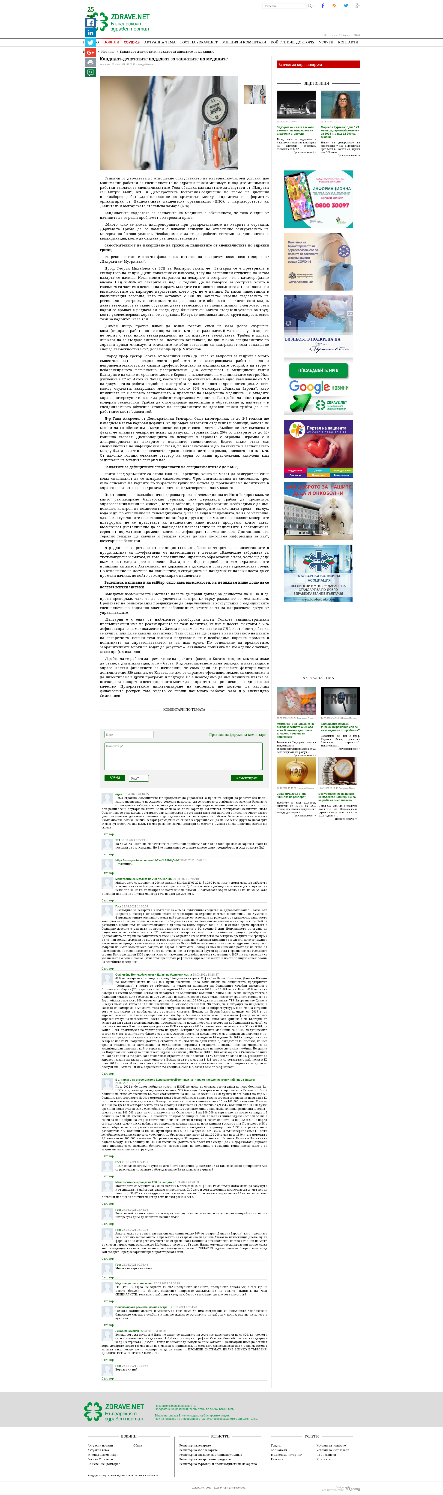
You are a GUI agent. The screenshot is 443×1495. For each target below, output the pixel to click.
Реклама (277, 1459)
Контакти (348, 42)
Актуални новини (100, 1445)
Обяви (137, 1445)
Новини (111, 42)
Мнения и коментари (244, 42)
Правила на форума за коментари (237, 734)
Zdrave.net (198, 1487)
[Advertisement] (275, 20)
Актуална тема (160, 42)
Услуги (326, 42)
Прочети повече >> (305, 152)
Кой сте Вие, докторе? (292, 42)
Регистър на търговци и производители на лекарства (218, 1464)
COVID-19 (132, 42)
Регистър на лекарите (195, 1445)
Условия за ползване (331, 1445)
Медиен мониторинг (286, 1454)
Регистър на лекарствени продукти (205, 1459)
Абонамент (279, 1450)
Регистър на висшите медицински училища (210, 1454)
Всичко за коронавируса (300, 64)
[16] (90, 76)
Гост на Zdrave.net (101, 1459)
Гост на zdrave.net (199, 42)
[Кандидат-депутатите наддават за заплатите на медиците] (117, 22)
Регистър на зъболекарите (198, 1450)
